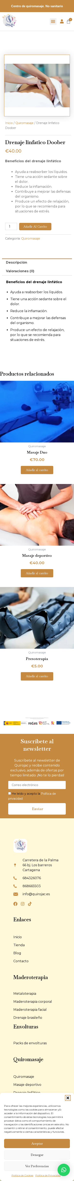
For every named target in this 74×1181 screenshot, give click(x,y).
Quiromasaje (24, 123)
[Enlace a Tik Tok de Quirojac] (31, 904)
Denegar (37, 1155)
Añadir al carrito (35, 226)
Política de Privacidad (48, 1175)
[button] (68, 1098)
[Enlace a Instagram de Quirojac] (24, 904)
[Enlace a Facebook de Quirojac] (16, 904)
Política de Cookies (22, 1175)
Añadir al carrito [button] (37, 470)
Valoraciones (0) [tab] (20, 271)
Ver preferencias (37, 1166)
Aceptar (37, 1143)
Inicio (9, 123)
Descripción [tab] (16, 262)
